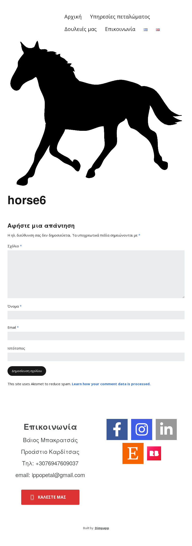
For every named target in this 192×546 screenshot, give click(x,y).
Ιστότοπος (16, 348)
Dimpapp (102, 528)
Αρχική (73, 16)
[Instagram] (141, 429)
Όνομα (14, 306)
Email (13, 327)
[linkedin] (166, 429)
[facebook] (117, 429)
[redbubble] (154, 453)
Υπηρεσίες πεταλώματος (120, 16)
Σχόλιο (14, 246)
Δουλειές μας (80, 28)
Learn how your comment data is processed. (111, 383)
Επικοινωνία (120, 28)
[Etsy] (133, 453)
